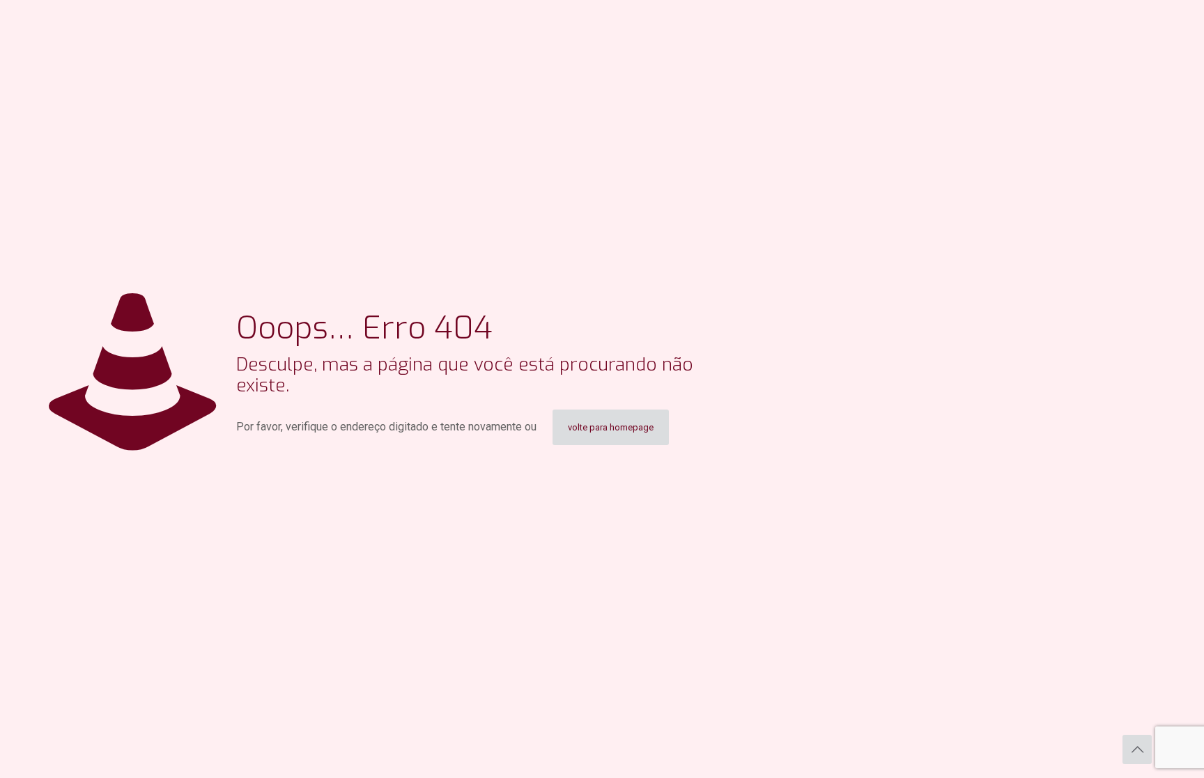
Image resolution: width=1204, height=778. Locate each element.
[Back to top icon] (1137, 749)
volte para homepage (611, 427)
